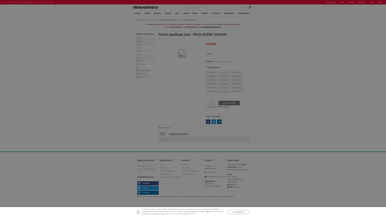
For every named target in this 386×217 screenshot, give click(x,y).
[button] (238, 212)
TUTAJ (192, 214)
